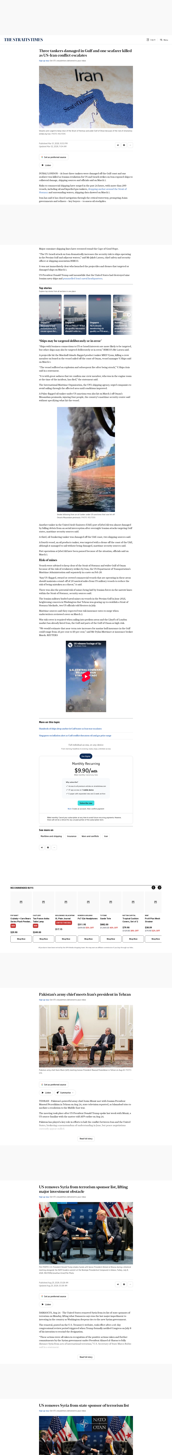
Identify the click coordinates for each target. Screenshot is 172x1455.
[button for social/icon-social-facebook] (124, 145)
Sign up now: (44, 60)
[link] (23, 39)
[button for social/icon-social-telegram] (117, 145)
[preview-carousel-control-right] (129, 315)
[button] (150, 39)
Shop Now (21, 939)
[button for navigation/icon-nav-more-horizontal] (130, 145)
